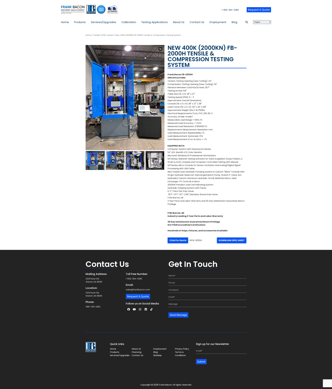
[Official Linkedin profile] (145, 309)
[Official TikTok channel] (151, 309)
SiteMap (157, 355)
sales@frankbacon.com (138, 289)
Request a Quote (259, 10)
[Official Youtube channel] (134, 309)
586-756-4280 (93, 306)
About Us (178, 22)
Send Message (178, 315)
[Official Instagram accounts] (140, 309)
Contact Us (197, 22)
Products (80, 22)
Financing (136, 352)
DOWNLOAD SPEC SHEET (231, 240)
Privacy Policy (182, 348)
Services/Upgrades (103, 22)
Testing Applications (154, 22)
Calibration (128, 22)
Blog (234, 22)
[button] (161, 97)
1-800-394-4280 (230, 9)
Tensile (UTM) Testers (103, 35)
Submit (201, 361)
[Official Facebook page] (128, 309)
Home (65, 22)
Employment (217, 22)
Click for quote (178, 240)
